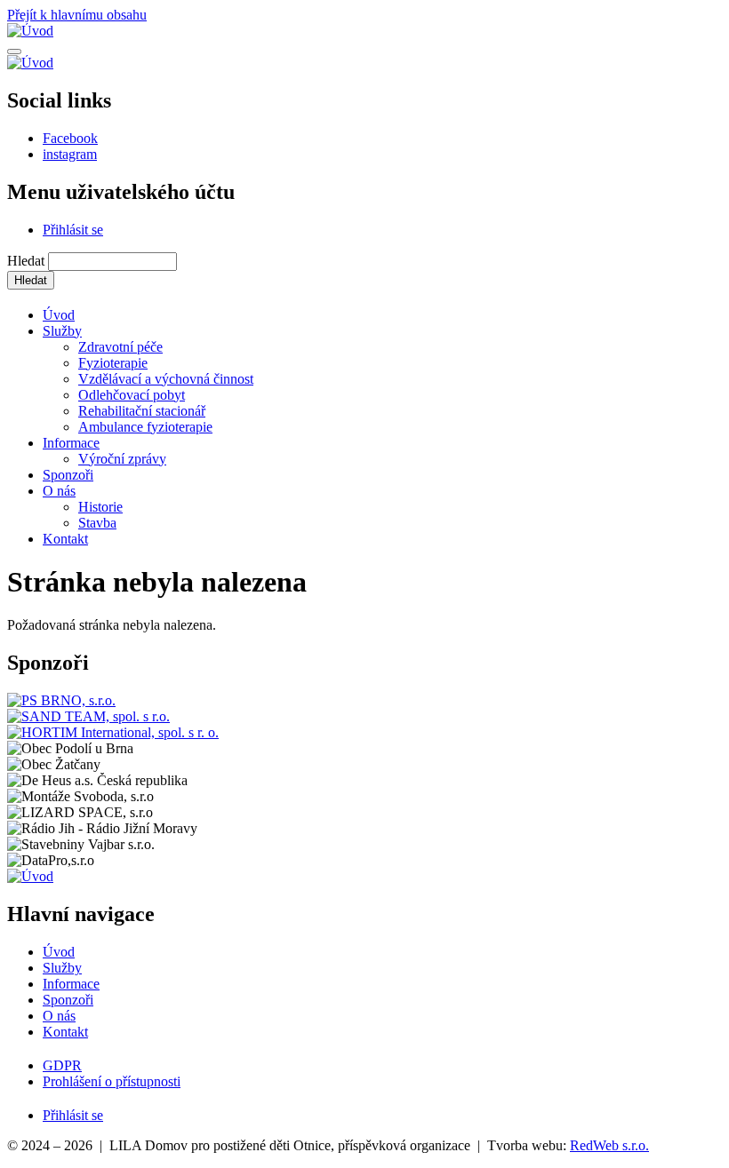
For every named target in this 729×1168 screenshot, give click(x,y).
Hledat (25, 260)
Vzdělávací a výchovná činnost (165, 378)
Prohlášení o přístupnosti (111, 1081)
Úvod (59, 314)
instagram (70, 154)
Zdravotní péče (120, 346)
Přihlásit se (73, 229)
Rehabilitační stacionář (141, 410)
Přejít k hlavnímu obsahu (77, 14)
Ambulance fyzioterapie (145, 426)
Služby (62, 330)
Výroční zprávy (122, 458)
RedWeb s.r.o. (609, 1145)
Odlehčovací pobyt (131, 394)
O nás (59, 490)
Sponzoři (68, 474)
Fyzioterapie (113, 362)
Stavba (97, 522)
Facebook (70, 138)
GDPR (62, 1065)
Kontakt (65, 538)
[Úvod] (30, 30)
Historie (100, 506)
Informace (71, 442)
